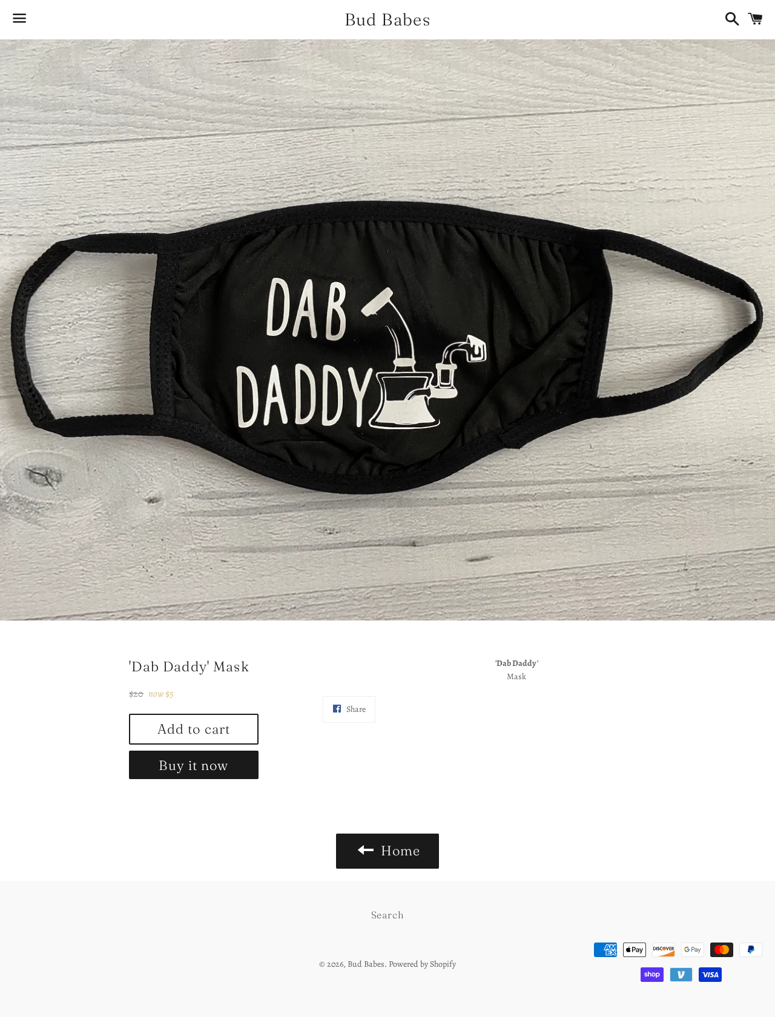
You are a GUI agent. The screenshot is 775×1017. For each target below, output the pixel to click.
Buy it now (193, 765)
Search (387, 915)
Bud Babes (388, 19)
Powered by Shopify (422, 964)
